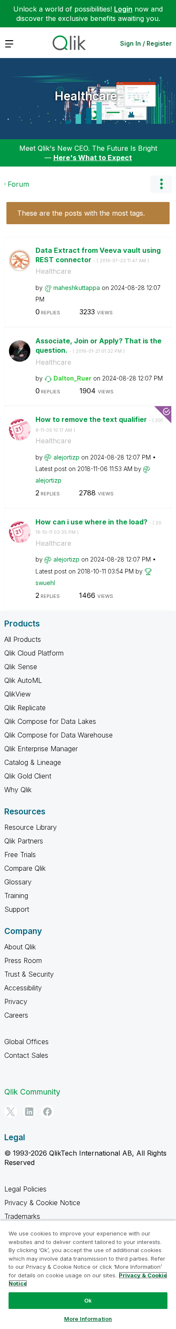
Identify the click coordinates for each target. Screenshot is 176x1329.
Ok (88, 1300)
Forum (18, 184)
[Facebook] (47, 1111)
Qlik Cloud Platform (34, 653)
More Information (88, 1318)
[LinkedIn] (29, 1111)
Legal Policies (25, 1189)
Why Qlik (18, 789)
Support (16, 909)
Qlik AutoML (23, 680)
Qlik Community (32, 1091)
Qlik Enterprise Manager (41, 748)
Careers (16, 1015)
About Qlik (20, 947)
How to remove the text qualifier (99, 424)
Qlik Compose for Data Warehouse (58, 735)
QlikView (17, 694)
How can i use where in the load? (98, 527)
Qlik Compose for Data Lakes (50, 721)
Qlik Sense (20, 666)
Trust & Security (29, 974)
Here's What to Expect (92, 157)
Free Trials (20, 854)
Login (123, 9)
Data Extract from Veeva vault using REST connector (98, 255)
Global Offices (26, 1041)
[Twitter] (10, 1111)
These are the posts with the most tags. (81, 213)
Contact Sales (26, 1055)
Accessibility (23, 988)
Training (16, 895)
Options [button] (161, 184)
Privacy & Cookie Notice (42, 1202)
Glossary (18, 882)
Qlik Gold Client (27, 776)
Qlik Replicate (25, 707)
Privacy (15, 1001)
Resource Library (30, 827)
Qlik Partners (23, 841)
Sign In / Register (146, 43)
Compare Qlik (25, 868)
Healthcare (86, 96)
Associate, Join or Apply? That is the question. (98, 346)
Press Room (23, 960)
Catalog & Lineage (32, 762)
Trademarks (22, 1216)
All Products (22, 639)
